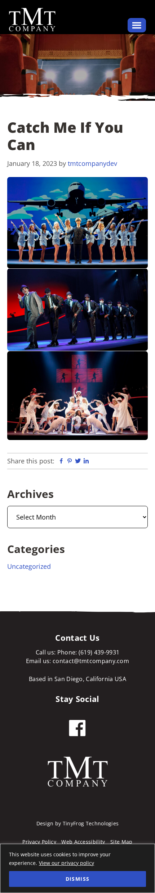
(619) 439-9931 (99, 652)
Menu (137, 25)
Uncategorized (29, 566)
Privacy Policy (39, 841)
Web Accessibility (83, 841)
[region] (77, 868)
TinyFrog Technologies (91, 823)
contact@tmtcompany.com (90, 661)
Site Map (121, 841)
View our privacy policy (66, 863)
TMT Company (32, 19)
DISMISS (78, 878)
